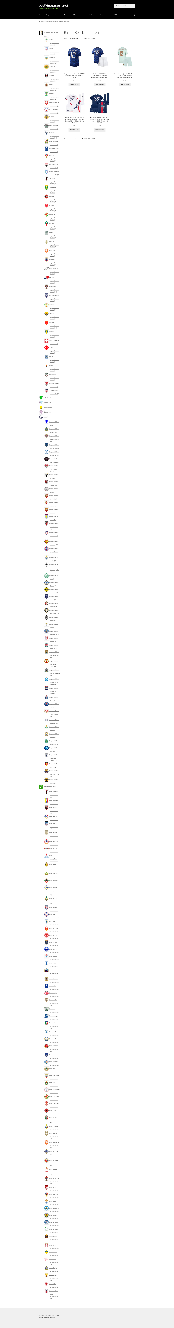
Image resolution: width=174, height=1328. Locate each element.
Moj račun (67, 15)
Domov (41, 15)
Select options (74, 84)
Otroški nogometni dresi (53, 5)
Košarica (57, 15)
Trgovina (49, 15)
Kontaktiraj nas (91, 15)
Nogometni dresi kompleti (47, 1317)
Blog (101, 15)
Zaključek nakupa (78, 15)
